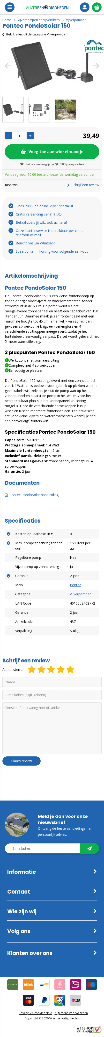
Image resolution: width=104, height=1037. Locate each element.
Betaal (21, 222)
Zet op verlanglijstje (39, 164)
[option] (52, 65)
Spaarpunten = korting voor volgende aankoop (52, 251)
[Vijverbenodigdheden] (47, 7)
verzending (34, 214)
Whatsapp (48, 243)
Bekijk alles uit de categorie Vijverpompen (36, 34)
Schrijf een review (85, 184)
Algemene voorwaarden (71, 1013)
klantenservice (36, 230)
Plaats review (21, 761)
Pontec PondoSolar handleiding (34, 494)
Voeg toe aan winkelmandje (56, 151)
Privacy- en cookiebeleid (35, 1013)
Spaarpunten (72, 164)
